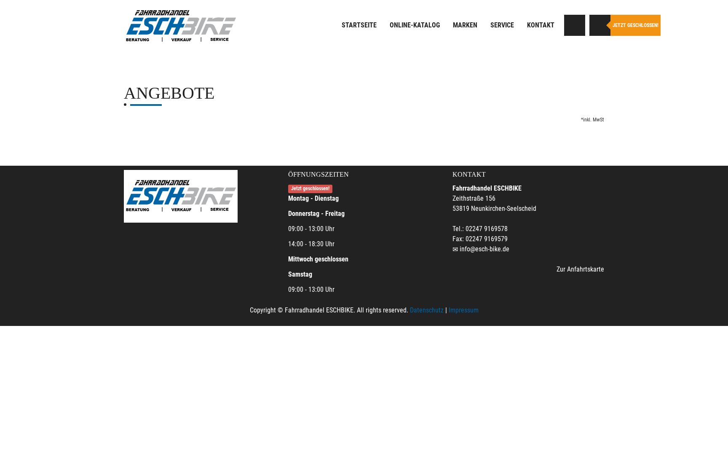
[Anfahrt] (574, 25)
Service (502, 25)
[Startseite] (181, 26)
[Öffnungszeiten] (599, 25)
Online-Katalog (415, 25)
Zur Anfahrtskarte (580, 269)
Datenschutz (427, 310)
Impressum (464, 310)
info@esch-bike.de (484, 249)
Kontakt (540, 25)
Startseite (359, 25)
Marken (465, 25)
